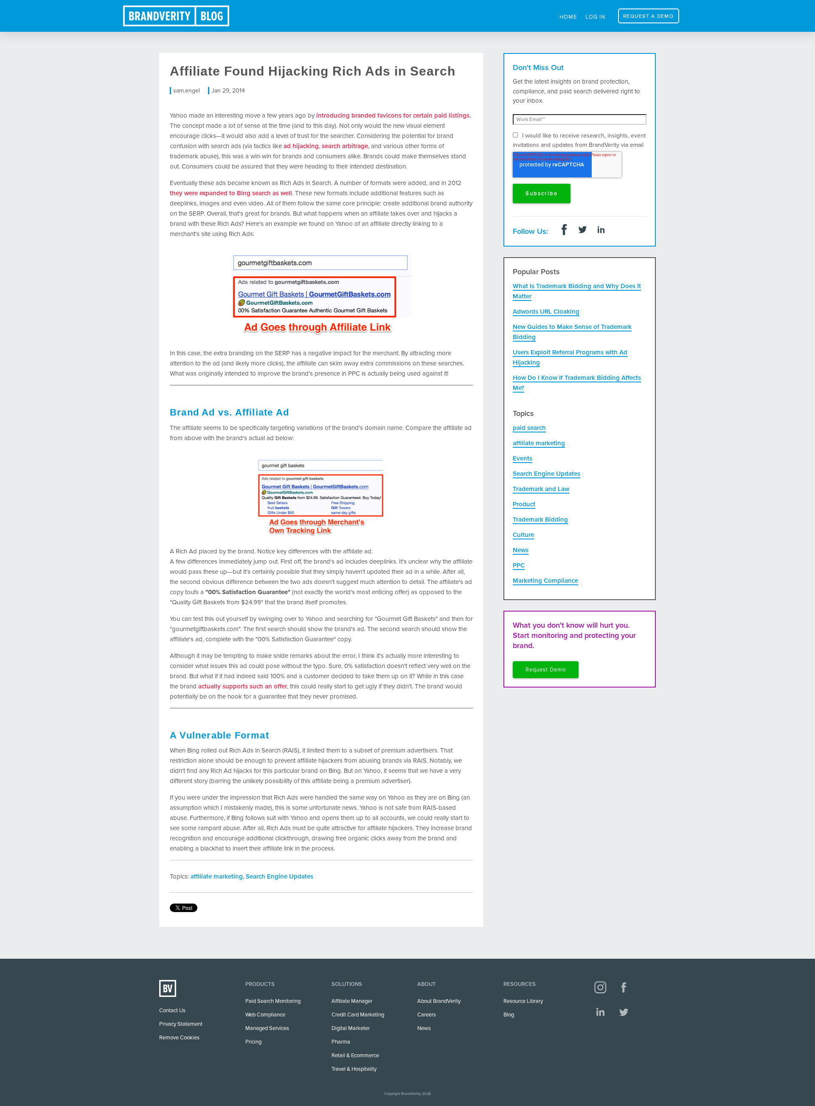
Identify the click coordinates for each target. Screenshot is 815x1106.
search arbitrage (345, 146)
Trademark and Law (541, 489)
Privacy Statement (180, 1024)
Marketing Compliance (545, 580)
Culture (523, 535)
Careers (426, 1014)
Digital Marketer (351, 1028)
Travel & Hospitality (354, 1069)
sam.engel (186, 90)
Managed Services (267, 1028)
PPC (519, 565)
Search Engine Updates (279, 876)
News (520, 550)
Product (524, 504)
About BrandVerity (439, 1001)
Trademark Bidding (540, 519)
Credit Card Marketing (358, 1014)
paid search (529, 428)
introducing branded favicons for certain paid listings (392, 115)
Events (522, 458)
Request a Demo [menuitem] (648, 16)
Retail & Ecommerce (355, 1055)
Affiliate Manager (352, 1001)
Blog (508, 1014)
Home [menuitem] (568, 17)
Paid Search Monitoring (273, 1001)
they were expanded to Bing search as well (231, 193)
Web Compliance (265, 1014)
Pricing (253, 1042)
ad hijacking (301, 146)
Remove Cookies (179, 1037)
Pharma (341, 1042)
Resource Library (523, 1001)
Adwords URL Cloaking (546, 311)
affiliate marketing (217, 876)
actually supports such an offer (242, 686)
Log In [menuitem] (595, 17)
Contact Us (172, 1010)
